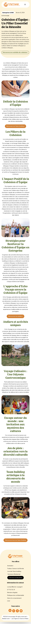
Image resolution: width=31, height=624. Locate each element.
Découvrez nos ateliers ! (15, 316)
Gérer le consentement (14, 598)
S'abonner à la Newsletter (15, 577)
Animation (10, 566)
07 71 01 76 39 (11, 590)
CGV (8, 601)
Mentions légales (12, 592)
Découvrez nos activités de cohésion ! (15, 52)
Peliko (26, 619)
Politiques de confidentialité (15, 595)
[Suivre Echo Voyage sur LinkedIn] (10, 610)
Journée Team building (14, 571)
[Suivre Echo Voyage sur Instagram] (13, 610)
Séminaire (10, 574)
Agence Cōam (18, 619)
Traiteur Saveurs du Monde (15, 568)
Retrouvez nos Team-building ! (15, 126)
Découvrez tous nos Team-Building (15, 540)
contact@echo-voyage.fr (15, 587)
